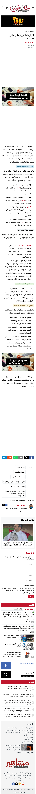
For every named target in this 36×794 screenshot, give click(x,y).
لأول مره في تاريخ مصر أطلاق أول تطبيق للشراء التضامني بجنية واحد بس (12, 628)
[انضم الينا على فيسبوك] (13, 783)
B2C (18, 188)
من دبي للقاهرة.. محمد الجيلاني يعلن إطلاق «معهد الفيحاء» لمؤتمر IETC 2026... (12, 730)
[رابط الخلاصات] (19, 783)
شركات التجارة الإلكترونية (17, 486)
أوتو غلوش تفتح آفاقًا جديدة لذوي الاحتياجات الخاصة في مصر (12, 637)
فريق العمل (29, 789)
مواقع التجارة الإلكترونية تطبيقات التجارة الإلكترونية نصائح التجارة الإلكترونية (15, 493)
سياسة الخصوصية (14, 789)
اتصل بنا (5, 789)
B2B (23, 200)
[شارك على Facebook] (32, 457)
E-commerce (20, 467)
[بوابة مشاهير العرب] (18, 763)
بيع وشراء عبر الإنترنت (18, 477)
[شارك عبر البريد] (21, 457)
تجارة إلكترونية (20, 481)
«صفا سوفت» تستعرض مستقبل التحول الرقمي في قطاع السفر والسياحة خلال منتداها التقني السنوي (17, 702)
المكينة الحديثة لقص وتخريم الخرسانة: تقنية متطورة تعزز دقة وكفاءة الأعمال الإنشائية (12, 654)
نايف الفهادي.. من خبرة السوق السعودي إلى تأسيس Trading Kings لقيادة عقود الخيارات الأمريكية (18, 545)
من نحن (22, 789)
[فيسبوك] (6, 505)
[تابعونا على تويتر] (16, 783)
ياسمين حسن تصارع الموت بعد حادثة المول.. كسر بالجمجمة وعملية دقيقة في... (12, 747)
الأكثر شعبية (17, 609)
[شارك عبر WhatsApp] (15, 457)
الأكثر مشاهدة (28, 609)
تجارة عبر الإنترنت (8, 481)
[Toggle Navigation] (33, 7)
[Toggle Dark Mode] (6, 7)
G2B (21, 222)
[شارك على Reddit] (10, 457)
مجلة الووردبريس (16, 792)
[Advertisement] (18, 68)
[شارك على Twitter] (26, 457)
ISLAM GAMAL (29, 43)
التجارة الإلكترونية (19, 472)
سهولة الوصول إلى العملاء (22, 245)
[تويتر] (3, 505)
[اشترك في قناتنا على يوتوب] (23, 783)
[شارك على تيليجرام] (4, 457)
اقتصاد (26, 31)
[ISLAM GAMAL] (31, 506)
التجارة (28, 207)
